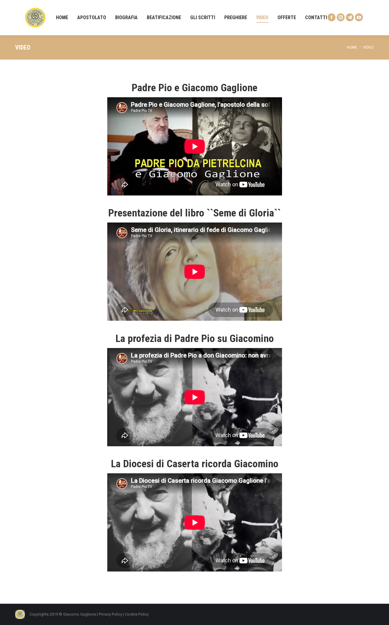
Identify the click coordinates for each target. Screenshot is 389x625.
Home (352, 47)
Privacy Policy (110, 614)
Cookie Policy (137, 614)
